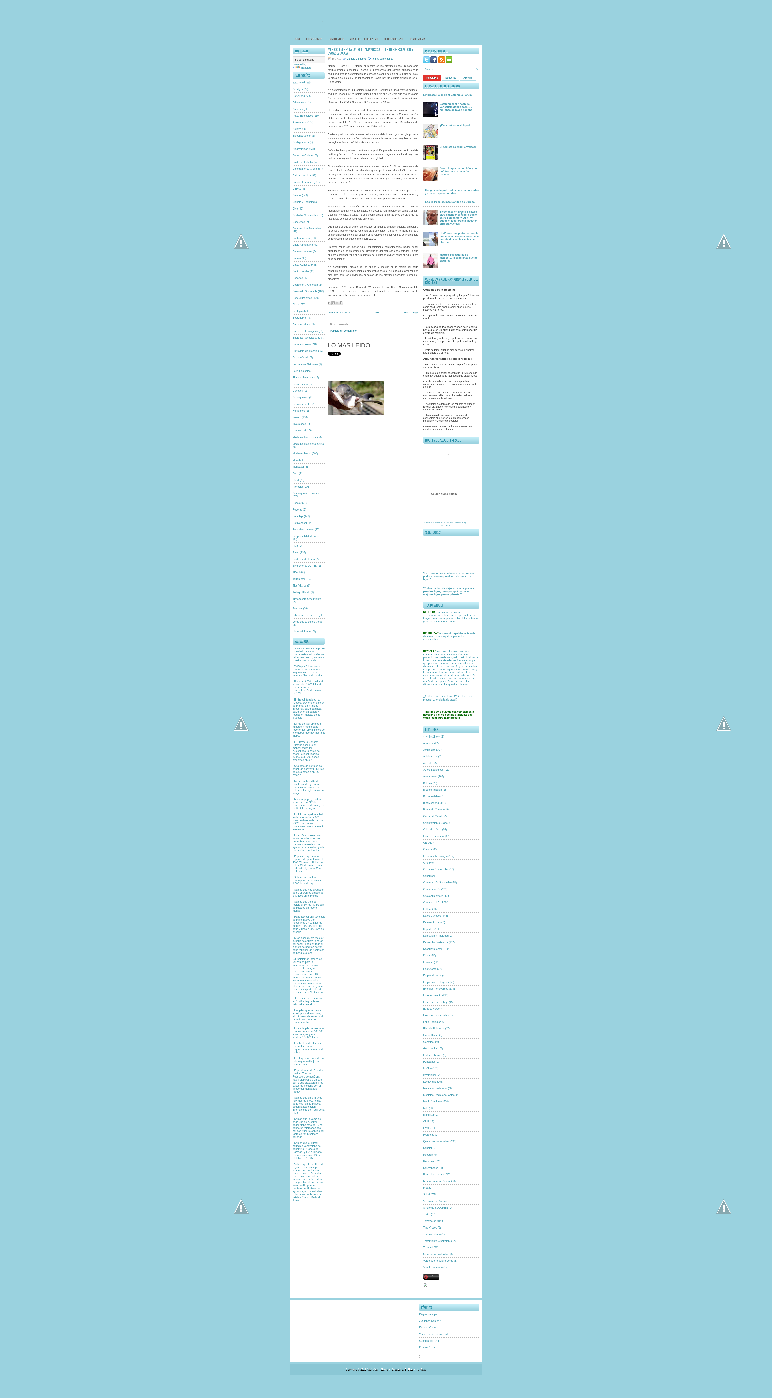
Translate (306, 67)
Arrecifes (298, 109)
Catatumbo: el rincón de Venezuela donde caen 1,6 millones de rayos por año (456, 106)
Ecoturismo (299, 317)
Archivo (467, 77)
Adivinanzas (300, 102)
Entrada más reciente (339, 312)
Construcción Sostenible (307, 228)
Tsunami (297, 608)
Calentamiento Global (305, 168)
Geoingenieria (300, 397)
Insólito (297, 417)
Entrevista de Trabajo (305, 350)
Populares (432, 77)
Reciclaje (298, 516)
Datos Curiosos (301, 264)
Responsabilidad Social (306, 536)
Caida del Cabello (303, 162)
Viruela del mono (302, 631)
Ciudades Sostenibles (305, 215)
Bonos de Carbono (303, 155)
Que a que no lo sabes (306, 493)
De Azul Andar (417, 39)
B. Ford (409, 1369)
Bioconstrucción (302, 135)
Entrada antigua (411, 312)
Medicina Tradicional (304, 437)
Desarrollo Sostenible (305, 291)
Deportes (298, 277)
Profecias (298, 486)
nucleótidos (299, 750)
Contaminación (301, 238)
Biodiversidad (300, 148)
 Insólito (301, 82)
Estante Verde (336, 39)
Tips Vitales (299, 585)
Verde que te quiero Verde (307, 621)
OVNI (296, 480)
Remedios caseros (303, 529)
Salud (296, 552)
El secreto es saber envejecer (458, 146)
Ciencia (297, 195)
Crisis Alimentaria (303, 244)
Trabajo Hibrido (301, 592)
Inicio (376, 312)
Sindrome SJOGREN (305, 565)
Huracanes (299, 410)
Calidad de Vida (302, 175)
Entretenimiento (302, 344)
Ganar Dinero (300, 384)
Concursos (299, 221)
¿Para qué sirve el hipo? (455, 125)
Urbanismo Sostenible (305, 615)
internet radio (439, 523)
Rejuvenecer (300, 522)
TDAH (296, 572)
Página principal (428, 1314)
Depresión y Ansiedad (305, 284)
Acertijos (298, 89)
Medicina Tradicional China (308, 443)
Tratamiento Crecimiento (307, 598)
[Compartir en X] (337, 303)
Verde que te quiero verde (364, 39)
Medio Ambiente (302, 453)
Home (297, 39)
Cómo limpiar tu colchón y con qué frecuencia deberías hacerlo (459, 171)
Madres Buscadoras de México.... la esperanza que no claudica (459, 257)
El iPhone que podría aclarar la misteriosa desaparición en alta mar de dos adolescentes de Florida (459, 238)
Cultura (297, 258)
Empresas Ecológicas (305, 331)
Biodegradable (301, 142)
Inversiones (299, 423)
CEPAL (297, 188)
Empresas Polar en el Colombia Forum (447, 94)
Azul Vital (454, 523)
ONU (295, 473)
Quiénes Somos (314, 39)
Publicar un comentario (343, 330)
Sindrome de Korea (304, 559)
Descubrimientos (302, 297)
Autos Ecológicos (303, 115)
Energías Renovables (305, 337)
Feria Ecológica (302, 370)
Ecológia (298, 311)
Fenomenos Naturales (305, 364)
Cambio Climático (303, 182)
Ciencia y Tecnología (305, 201)
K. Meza (421, 1369)
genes (315, 756)
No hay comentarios (382, 58)
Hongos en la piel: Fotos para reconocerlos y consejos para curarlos (452, 192)
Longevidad (299, 430)
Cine (295, 208)
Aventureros (300, 122)
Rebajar (297, 502)
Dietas (296, 304)
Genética (298, 390)
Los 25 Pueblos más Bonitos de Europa (450, 201)
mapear (297, 747)
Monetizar (298, 466)
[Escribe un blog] (333, 303)
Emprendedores (302, 324)
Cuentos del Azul (393, 39)
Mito (295, 460)
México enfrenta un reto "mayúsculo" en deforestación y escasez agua (370, 51)
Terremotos (299, 578)
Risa (295, 545)
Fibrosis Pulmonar (303, 377)
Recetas (297, 509)
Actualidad (299, 95)
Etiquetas (450, 77)
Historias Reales (302, 404)
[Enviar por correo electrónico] (329, 303)
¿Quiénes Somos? (430, 1320)
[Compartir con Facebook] (341, 303)
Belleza (297, 128)
